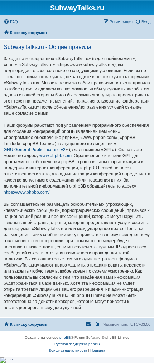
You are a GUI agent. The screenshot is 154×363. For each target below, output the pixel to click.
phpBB (65, 337)
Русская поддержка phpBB (77, 344)
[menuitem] (11, 22)
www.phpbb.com (55, 155)
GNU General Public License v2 (35, 149)
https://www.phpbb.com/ (26, 192)
